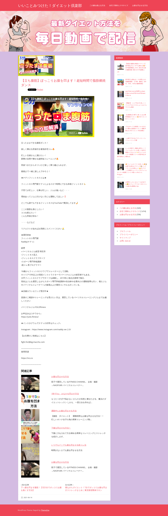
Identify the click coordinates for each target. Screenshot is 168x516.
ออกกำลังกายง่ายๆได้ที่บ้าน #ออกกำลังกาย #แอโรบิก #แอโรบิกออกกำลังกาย (135, 93)
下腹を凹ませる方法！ (61, 428)
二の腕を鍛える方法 (97, 5)
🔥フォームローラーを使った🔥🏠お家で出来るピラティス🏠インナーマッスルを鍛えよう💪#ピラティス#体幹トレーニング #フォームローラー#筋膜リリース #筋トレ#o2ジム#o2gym (132, 169)
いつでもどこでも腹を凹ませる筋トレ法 (68, 445)
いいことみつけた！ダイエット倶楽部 (50, 5)
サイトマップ (125, 237)
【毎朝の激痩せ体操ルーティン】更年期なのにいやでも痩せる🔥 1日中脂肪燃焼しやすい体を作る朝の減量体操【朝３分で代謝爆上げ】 (131, 68)
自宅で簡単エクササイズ (118, 5)
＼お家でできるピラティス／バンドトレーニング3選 (135, 139)
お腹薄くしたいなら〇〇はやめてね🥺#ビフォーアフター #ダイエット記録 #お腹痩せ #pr (136, 184)
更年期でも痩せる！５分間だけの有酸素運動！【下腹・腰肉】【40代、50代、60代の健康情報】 (135, 81)
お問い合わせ (125, 241)
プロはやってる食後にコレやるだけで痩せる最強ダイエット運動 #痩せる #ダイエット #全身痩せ (135, 128)
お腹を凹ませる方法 (140, 5)
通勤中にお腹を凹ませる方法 (64, 410)
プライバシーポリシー (129, 234)
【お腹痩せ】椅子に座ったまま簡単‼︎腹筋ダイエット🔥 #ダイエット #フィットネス (136, 117)
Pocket (40, 89)
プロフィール (125, 231)
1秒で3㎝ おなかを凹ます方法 (65, 393)
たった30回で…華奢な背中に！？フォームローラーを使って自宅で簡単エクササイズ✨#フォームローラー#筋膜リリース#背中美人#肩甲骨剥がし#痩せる (131, 152)
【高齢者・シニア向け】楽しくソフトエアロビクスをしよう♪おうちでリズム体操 (136, 105)
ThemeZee (45, 510)
